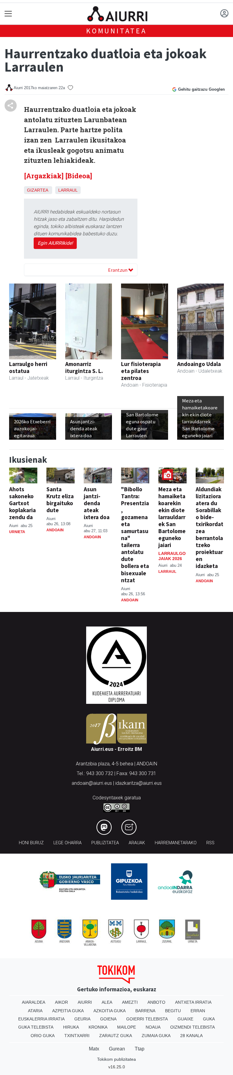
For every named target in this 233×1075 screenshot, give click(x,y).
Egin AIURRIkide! (55, 243)
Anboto (156, 1002)
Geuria (82, 1018)
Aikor (61, 1002)
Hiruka (71, 1027)
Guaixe (185, 1018)
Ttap (139, 1048)
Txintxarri (76, 1035)
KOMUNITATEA (116, 30)
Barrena (145, 1010)
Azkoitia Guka (109, 1010)
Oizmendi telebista (192, 1027)
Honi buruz (31, 842)
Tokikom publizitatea (116, 1059)
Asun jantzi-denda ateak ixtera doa (97, 503)
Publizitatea (105, 842)
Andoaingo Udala (199, 364)
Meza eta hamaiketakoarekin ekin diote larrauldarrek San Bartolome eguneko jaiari (172, 517)
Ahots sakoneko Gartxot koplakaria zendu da (22, 503)
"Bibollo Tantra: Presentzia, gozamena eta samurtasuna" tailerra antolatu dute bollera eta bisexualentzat (135, 534)
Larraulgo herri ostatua (28, 367)
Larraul (68, 190)
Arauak (137, 842)
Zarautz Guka (115, 1035)
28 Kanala (191, 1035)
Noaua (153, 1027)
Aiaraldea (33, 1002)
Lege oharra (67, 842)
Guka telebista (35, 1027)
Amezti (130, 1002)
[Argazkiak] (44, 175)
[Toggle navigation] (8, 13)
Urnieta (17, 532)
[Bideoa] (78, 175)
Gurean (117, 1048)
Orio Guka (43, 1035)
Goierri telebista (147, 1018)
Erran (198, 1010)
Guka (209, 1018)
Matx (94, 1048)
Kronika (98, 1027)
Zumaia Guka (156, 1035)
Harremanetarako (176, 842)
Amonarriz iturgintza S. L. (84, 367)
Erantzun (118, 270)
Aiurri (85, 1002)
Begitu (173, 1010)
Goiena (108, 1018)
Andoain (55, 530)
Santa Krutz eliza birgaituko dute (60, 499)
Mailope (126, 1027)
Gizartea (37, 190)
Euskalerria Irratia (41, 1018)
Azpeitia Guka (68, 1010)
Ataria (35, 1010)
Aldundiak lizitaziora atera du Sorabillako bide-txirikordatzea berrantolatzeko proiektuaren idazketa (209, 527)
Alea (107, 1002)
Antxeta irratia (193, 1002)
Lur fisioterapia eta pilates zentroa (141, 370)
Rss (210, 842)
